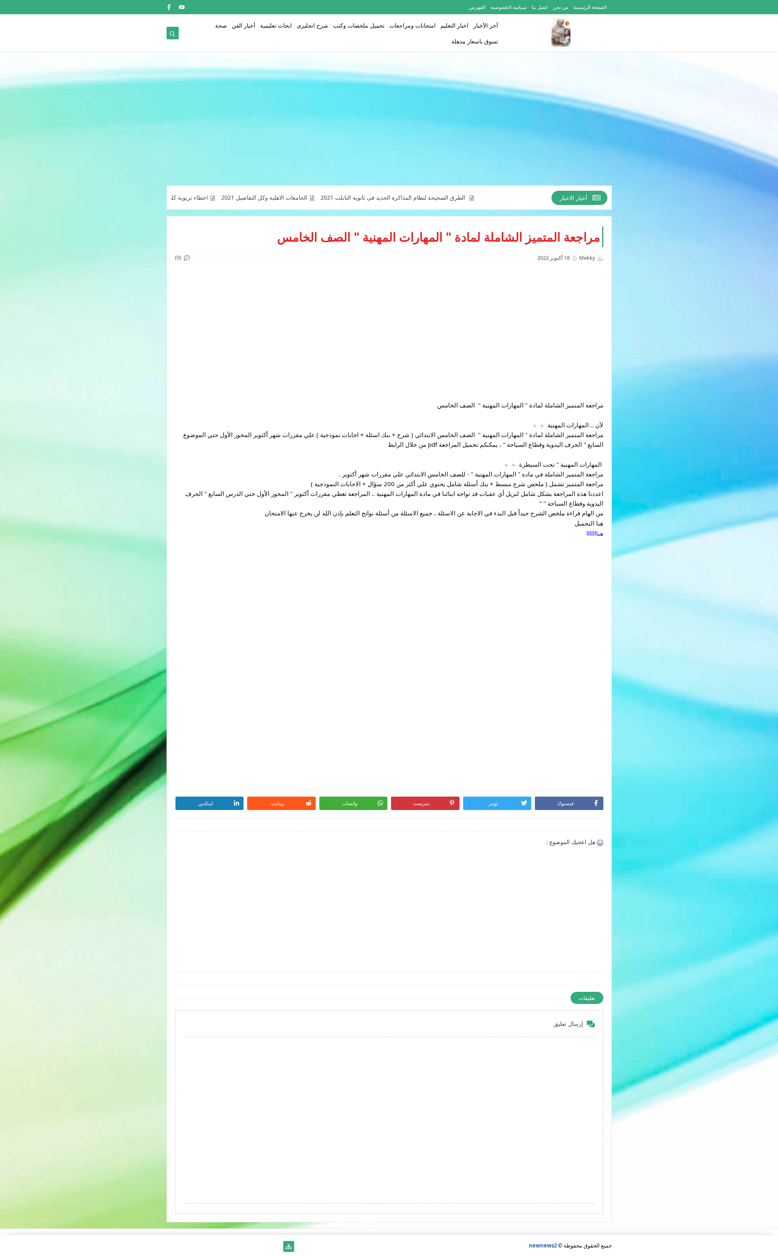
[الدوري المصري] (185, 1246)
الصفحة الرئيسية (590, 7)
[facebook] (168, 7)
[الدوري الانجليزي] (210, 1246)
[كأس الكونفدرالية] (223, 1246)
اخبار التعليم (454, 25)
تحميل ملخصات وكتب (359, 25)
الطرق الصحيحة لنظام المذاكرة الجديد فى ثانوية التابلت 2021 (436, 197)
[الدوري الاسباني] (172, 1246)
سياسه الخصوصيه (508, 7)
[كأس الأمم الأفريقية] (262, 1246)
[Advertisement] (389, 122)
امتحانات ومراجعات (412, 25)
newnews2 (543, 1245)
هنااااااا (594, 533)
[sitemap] (288, 1246)
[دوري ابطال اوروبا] (249, 1246)
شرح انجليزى (312, 25)
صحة (221, 25)
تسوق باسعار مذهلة (474, 41)
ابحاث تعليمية (276, 25)
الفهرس (477, 7)
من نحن (560, 7)
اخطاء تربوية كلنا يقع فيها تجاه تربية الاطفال (199, 197)
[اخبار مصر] (275, 1246)
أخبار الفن (243, 25)
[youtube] (181, 7)
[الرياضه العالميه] (197, 1246)
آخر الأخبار (485, 25)
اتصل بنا (539, 7)
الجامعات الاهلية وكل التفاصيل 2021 (307, 197)
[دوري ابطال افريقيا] (236, 1246)
